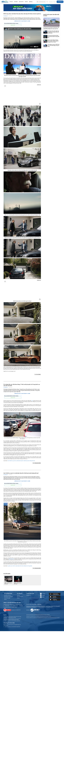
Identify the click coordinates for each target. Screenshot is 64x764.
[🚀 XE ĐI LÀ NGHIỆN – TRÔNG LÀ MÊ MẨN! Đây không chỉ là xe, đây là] (8, 578)
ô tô (32, 400)
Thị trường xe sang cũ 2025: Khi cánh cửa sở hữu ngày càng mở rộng (53, 45)
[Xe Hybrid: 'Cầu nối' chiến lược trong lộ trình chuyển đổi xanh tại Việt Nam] (45, 32)
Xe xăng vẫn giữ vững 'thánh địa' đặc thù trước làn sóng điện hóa (53, 36)
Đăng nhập (50, 1)
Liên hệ (5, 599)
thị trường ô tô (11, 558)
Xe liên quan (7, 573)
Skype (22, 605)
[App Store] (54, 596)
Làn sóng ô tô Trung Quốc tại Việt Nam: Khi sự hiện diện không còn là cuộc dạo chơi (51, 28)
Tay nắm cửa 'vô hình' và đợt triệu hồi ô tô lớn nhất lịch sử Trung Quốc (20, 565)
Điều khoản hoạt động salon (8, 596)
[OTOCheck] (32, 7)
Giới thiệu (18, 595)
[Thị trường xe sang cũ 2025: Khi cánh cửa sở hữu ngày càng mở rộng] (45, 45)
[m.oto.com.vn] (54, 593)
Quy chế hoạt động (20, 596)
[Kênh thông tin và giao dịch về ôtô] (5, 1)
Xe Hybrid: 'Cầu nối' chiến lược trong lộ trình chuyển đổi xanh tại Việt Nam (53, 32)
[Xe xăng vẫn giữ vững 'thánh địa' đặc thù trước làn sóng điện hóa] (45, 36)
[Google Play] (54, 599)
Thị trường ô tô (6, 387)
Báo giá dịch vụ (29, 595)
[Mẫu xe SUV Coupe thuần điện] (18, 578)
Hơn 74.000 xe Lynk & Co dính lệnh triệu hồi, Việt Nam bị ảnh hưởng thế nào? (21, 460)
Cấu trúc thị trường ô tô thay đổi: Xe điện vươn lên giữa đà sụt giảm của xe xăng (53, 40)
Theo (36, 463)
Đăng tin (61, 1)
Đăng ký (55, 1)
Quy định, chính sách (7, 595)
